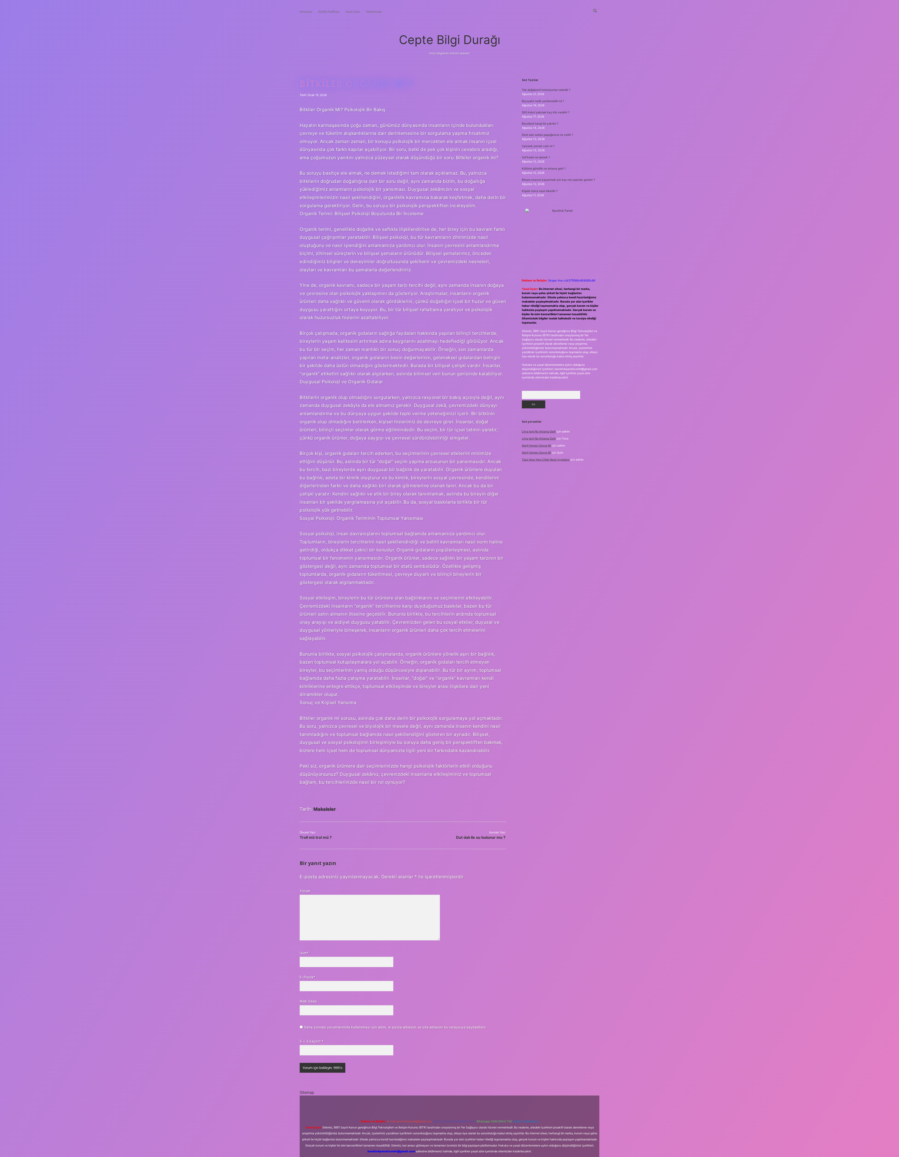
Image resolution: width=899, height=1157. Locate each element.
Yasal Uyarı (352, 11)
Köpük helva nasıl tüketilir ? (540, 191)
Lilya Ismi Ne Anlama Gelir (539, 431)
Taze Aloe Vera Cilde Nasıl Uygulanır (546, 459)
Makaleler (324, 809)
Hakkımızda (374, 11)
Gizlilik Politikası (328, 11)
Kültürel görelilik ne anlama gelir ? (544, 168)
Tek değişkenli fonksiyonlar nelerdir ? (546, 90)
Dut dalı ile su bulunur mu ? (480, 837)
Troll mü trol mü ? (316, 837)
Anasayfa (306, 11)
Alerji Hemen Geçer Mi (536, 445)
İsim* (304, 953)
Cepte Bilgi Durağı (449, 40)
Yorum (305, 891)
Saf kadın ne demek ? (536, 157)
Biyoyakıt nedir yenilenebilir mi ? (543, 101)
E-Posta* (307, 977)
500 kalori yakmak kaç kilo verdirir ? (545, 112)
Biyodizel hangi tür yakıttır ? (540, 123)
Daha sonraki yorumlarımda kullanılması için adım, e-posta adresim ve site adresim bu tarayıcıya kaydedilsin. (395, 1027)
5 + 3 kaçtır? (312, 1041)
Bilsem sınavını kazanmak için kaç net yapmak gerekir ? (558, 179)
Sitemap (307, 1092)
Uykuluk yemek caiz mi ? (538, 146)
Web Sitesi (308, 1001)
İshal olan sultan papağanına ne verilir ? (547, 135)
